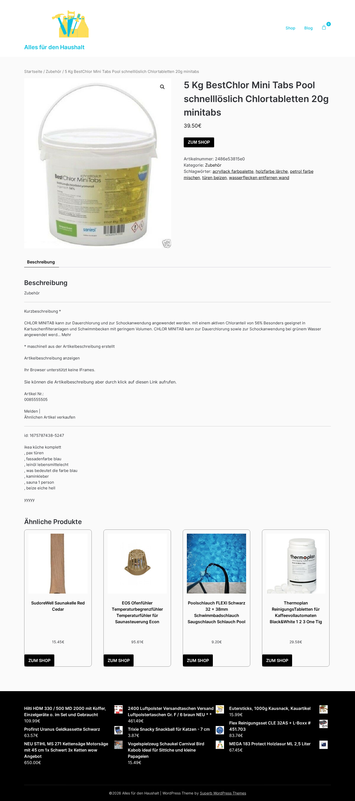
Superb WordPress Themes (223, 793)
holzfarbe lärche (272, 171)
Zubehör (53, 71)
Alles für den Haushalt (54, 47)
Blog (308, 28)
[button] (162, 87)
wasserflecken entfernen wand (259, 177)
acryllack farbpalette (233, 171)
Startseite (33, 71)
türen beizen (214, 177)
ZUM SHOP (199, 142)
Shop (290, 28)
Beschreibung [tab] (41, 261)
